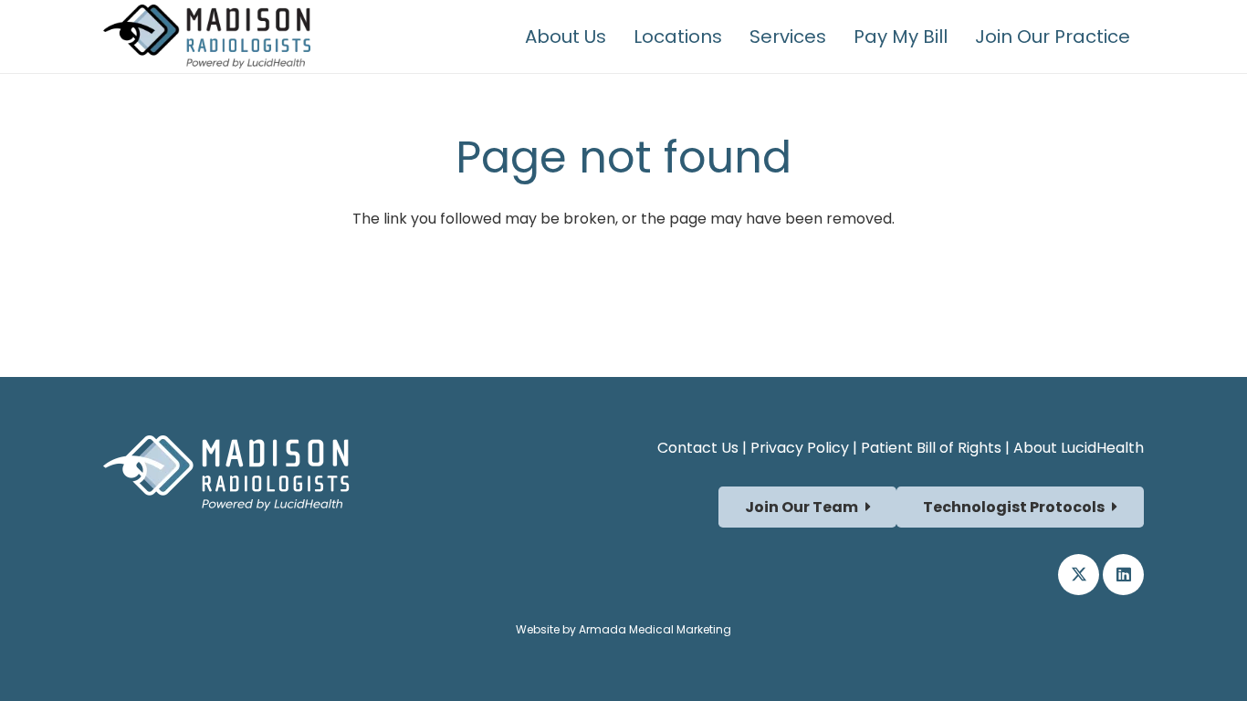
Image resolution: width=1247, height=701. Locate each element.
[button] (1146, 36)
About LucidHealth (1078, 447)
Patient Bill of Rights (931, 447)
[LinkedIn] (1123, 574)
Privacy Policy (799, 447)
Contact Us (698, 447)
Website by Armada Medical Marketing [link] (623, 629)
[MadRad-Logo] (206, 36)
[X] (1078, 574)
